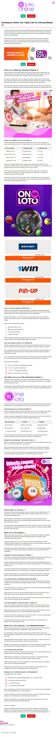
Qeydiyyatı (31, 16)
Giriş (23, 16)
